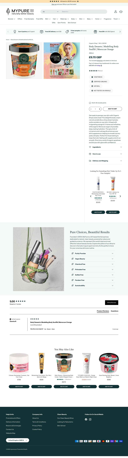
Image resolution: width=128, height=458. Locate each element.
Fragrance (107, 19)
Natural (97, 86)
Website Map (10, 433)
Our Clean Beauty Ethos (65, 418)
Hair (54, 19)
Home (97, 19)
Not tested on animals (102, 90)
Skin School (72, 23)
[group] (19, 301)
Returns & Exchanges (13, 426)
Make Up (63, 19)
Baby (89, 19)
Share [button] (53, 329)
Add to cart (112, 109)
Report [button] (49, 329)
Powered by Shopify (22, 449)
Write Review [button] (111, 302)
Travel (115, 19)
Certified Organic (100, 81)
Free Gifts (39, 19)
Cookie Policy (37, 429)
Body (73, 19)
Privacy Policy (37, 426)
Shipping (100, 60)
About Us (35, 418)
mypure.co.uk (13, 449)
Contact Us (10, 429)
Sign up (54, 4)
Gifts (53, 23)
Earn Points (62, 23)
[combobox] (73, 11)
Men (80, 19)
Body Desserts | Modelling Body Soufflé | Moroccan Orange (22, 39)
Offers (20, 19)
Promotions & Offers (13, 418)
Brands (10, 19)
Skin (46, 19)
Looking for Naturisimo (65, 422)
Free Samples (29, 19)
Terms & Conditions (39, 422)
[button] (105, 71)
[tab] (103, 311)
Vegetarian (98, 77)
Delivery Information (13, 422)
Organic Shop (93, 43)
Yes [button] (45, 329)
